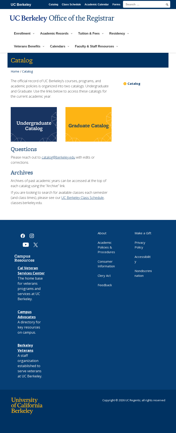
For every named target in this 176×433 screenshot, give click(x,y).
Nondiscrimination (143, 273)
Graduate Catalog (88, 125)
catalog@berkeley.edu (58, 157)
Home (15, 71)
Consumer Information (106, 263)
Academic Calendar (97, 4)
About (102, 233)
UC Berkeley (21, 4)
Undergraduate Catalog (34, 125)
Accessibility (143, 258)
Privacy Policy (140, 244)
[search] (167, 4)
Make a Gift (143, 233)
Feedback (105, 285)
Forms (116, 4)
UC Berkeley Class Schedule (82, 197)
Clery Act (104, 275)
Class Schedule (71, 4)
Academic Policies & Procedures (106, 247)
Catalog (53, 4)
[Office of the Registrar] (62, 25)
